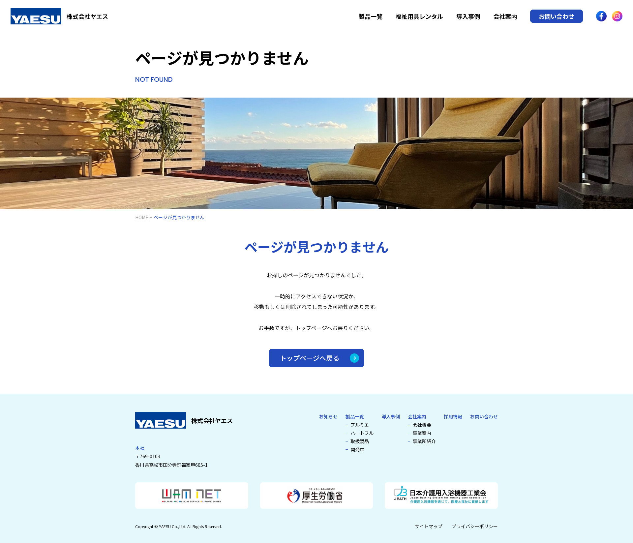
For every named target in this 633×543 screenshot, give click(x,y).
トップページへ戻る (309, 358)
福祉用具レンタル (419, 16)
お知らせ (328, 416)
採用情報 (453, 416)
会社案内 (505, 16)
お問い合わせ (556, 16)
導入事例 (468, 16)
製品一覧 (370, 16)
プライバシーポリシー (475, 526)
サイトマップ (428, 526)
